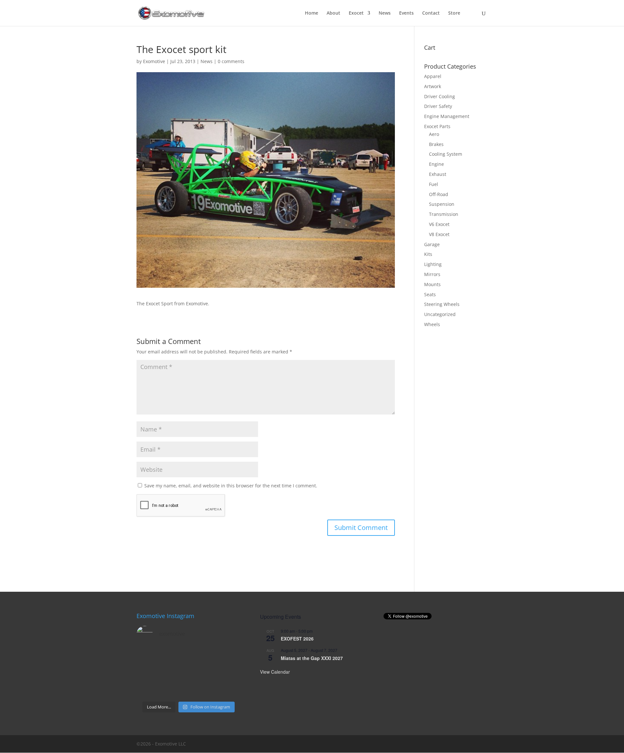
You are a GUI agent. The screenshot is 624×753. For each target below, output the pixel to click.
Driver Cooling (439, 96)
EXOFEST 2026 (297, 638)
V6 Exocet (439, 224)
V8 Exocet (439, 234)
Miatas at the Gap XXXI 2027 (312, 658)
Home (311, 13)
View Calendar (275, 671)
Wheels (432, 324)
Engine (436, 164)
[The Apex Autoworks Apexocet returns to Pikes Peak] (148, 656)
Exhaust (437, 174)
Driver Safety (438, 106)
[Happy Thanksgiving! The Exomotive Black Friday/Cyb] (175, 689)
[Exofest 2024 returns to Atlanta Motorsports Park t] (229, 689)
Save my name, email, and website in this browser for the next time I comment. (230, 485)
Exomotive (154, 61)
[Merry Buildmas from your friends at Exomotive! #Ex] (229, 673)
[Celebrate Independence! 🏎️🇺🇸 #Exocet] (175, 673)
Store (454, 13)
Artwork (432, 86)
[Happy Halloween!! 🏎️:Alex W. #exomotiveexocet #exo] (202, 689)
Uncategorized (440, 314)
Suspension (441, 204)
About (333, 13)
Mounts (432, 284)
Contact (431, 13)
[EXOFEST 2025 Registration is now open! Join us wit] (202, 673)
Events (406, 13)
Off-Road (438, 194)
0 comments (231, 61)
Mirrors (432, 274)
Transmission (443, 214)
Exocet (356, 13)
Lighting (433, 264)
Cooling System (445, 154)
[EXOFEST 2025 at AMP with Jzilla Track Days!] (229, 656)
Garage (432, 244)
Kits (428, 254)
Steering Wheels (442, 304)
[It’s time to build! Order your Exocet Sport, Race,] (202, 656)
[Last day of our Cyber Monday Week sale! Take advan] (148, 689)
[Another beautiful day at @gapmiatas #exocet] (148, 673)
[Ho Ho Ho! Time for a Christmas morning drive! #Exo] (175, 656)
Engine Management (446, 116)
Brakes (436, 144)
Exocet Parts (437, 126)
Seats (430, 294)
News (385, 13)
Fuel (433, 184)
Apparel (432, 76)
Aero (434, 134)
